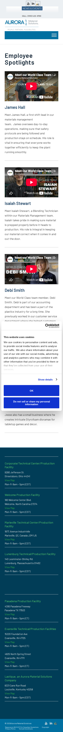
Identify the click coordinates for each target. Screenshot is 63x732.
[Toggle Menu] (54, 35)
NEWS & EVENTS (32, 8)
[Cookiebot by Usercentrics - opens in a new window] (45, 326)
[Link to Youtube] (28, 3)
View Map (10, 480)
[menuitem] (21, 727)
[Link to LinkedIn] (33, 3)
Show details (45, 379)
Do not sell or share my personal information (31, 402)
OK (31, 390)
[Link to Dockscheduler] (38, 3)
